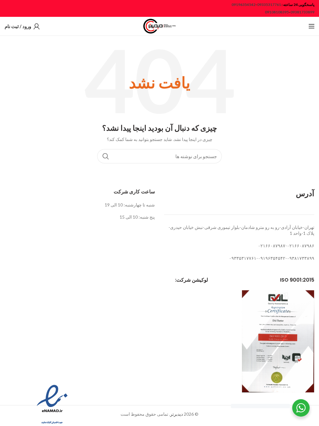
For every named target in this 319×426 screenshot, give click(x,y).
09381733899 (302, 12)
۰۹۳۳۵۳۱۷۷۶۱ (242, 258)
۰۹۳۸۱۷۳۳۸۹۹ (300, 258)
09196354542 (243, 4)
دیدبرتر (176, 414)
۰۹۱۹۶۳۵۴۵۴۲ (271, 258)
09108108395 (277, 12)
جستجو (105, 156)
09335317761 (269, 4)
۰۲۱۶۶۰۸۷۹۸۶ (300, 245)
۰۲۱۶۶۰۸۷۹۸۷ (271, 245)
